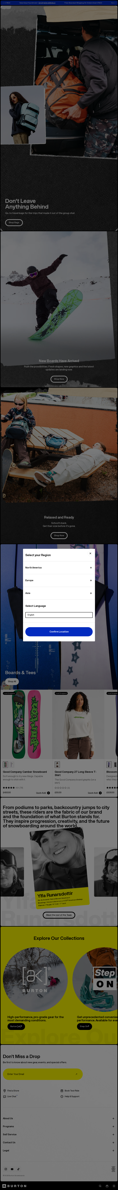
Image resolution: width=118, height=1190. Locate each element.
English (31, 615)
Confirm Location (59, 631)
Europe (29, 580)
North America (33, 567)
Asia (27, 593)
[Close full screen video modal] (90, 553)
